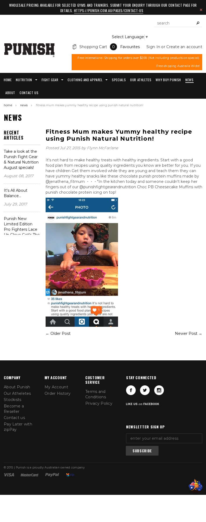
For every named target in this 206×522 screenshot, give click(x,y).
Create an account (184, 46)
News (24, 105)
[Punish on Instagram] (159, 390)
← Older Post (58, 333)
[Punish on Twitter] (145, 390)
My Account (56, 387)
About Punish (17, 387)
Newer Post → (188, 333)
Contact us (14, 417)
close (201, 10)
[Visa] (9, 474)
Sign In (153, 46)
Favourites (130, 46)
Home (8, 105)
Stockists (12, 399)
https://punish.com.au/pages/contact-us (109, 10)
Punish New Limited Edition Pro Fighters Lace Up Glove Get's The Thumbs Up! (22, 229)
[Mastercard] (29, 474)
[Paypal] (52, 474)
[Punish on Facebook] (131, 390)
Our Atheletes (17, 393)
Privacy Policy (98, 403)
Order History (58, 393)
